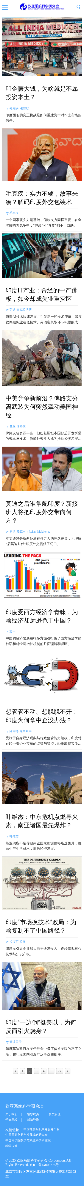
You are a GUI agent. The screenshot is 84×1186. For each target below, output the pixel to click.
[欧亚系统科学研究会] (42, 7)
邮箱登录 (33, 1119)
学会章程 (11, 1119)
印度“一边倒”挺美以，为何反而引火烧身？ (41, 1026)
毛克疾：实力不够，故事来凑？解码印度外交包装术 (42, 198)
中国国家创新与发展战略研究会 (26, 1134)
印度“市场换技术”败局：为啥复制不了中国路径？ (41, 926)
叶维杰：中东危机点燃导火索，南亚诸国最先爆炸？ (42, 821)
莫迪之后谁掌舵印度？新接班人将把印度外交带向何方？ (42, 512)
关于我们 (11, 1114)
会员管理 (54, 1114)
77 (59, 1071)
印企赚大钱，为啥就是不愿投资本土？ (42, 93)
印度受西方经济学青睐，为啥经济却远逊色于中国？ (42, 616)
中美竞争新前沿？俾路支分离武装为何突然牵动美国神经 (42, 406)
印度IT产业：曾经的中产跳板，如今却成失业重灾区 (41, 295)
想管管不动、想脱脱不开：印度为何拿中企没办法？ (42, 716)
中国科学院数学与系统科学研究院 (28, 1140)
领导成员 (33, 1114)
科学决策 (11, 1146)
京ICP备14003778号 (44, 1165)
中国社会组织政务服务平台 (41, 1129)
